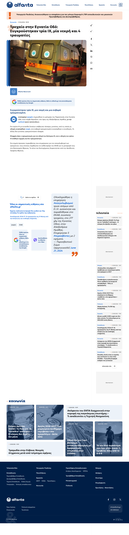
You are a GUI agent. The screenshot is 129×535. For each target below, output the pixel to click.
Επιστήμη (99, 478)
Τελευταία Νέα (41, 5)
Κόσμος (98, 468)
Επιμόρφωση (100, 483)
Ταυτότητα (25, 510)
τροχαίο (30, 117)
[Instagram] (114, 500)
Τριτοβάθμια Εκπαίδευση (75, 476)
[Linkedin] (91, 51)
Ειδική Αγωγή (25, 481)
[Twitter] (91, 45)
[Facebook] (91, 39)
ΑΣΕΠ (38, 481)
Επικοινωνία (11, 510)
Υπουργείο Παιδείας (72, 5)
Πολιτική (69, 486)
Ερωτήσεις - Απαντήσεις (104, 488)
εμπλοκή (21, 122)
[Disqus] (50, 282)
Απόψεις (98, 473)
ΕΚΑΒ (20, 225)
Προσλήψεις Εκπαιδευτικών (76, 468)
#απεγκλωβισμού (63, 203)
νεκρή (28, 129)
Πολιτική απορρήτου (28, 507)
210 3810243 (114, 510)
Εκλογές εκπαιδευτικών (23, 484)
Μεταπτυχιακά (71, 481)
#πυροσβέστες (62, 235)
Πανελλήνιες (89, 5)
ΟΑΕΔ (43, 481)
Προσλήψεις (51, 481)
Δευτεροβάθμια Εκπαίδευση (16, 479)
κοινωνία (17, 401)
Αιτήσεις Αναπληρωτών (73, 471)
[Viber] (91, 57)
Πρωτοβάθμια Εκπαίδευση (15, 476)
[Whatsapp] (91, 63)
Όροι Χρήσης (11, 507)
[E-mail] (91, 69)
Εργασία (102, 5)
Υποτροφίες (10, 484)
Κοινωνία (113, 5)
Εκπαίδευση (56, 5)
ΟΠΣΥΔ (85, 471)
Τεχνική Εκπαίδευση (13, 481)
